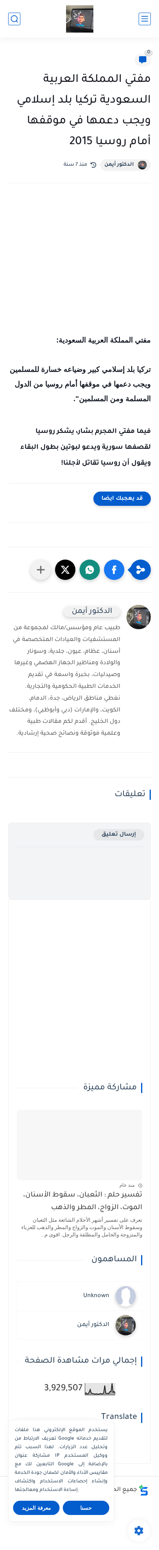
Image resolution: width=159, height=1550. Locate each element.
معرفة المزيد (36, 1508)
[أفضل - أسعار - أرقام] (79, 19)
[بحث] (14, 19)
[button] (114, 570)
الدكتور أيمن (119, 165)
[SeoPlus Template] (143, 1490)
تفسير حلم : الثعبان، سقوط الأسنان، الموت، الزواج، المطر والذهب (82, 1202)
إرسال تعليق (119, 835)
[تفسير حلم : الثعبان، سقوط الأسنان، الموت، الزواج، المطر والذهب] (79, 1145)
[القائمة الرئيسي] (145, 19)
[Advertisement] (79, 270)
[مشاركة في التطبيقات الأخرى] (41, 570)
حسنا (86, 1508)
